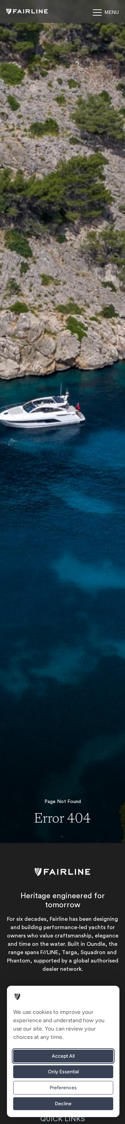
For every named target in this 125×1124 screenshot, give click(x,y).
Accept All (63, 1056)
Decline (63, 1104)
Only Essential (63, 1072)
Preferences (63, 1088)
